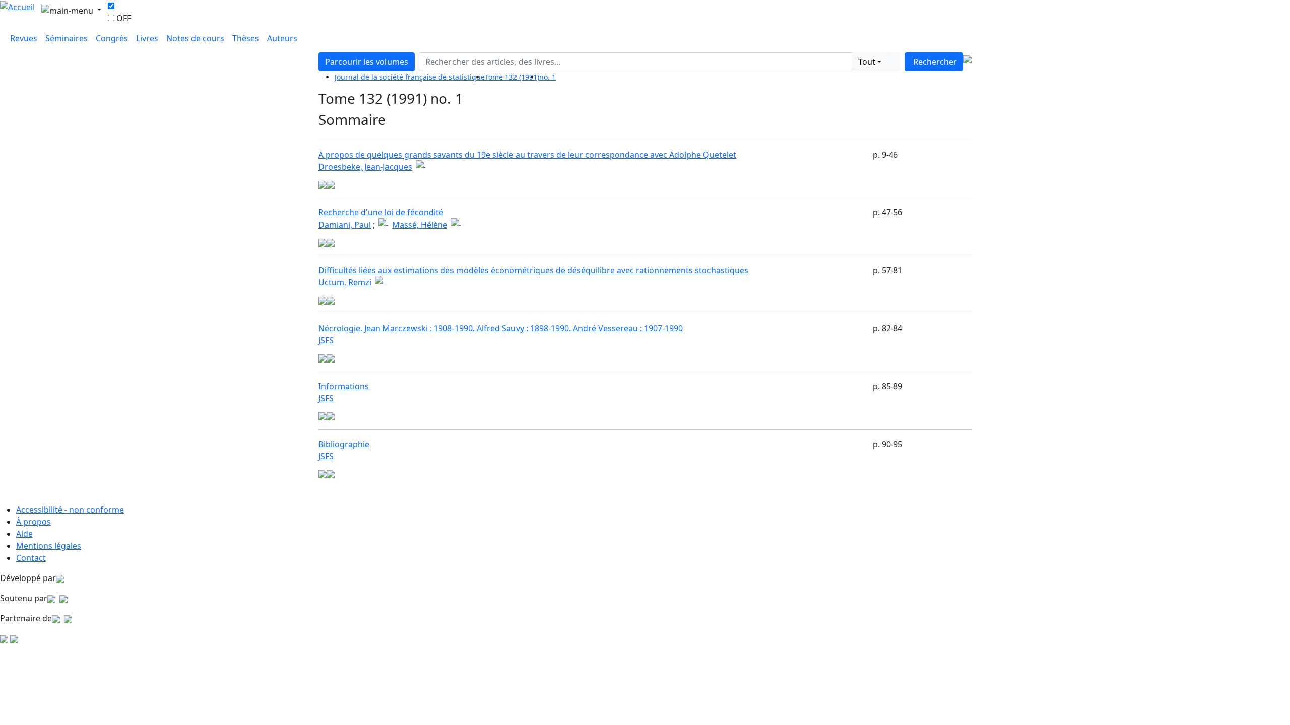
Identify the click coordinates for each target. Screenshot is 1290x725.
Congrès (112, 38)
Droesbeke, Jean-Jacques (365, 166)
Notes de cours (195, 38)
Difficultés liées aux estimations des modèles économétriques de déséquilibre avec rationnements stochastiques (533, 270)
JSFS (326, 340)
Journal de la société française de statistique (410, 77)
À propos (33, 521)
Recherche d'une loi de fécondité (380, 212)
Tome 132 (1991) (512, 77)
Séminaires (66, 38)
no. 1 (547, 77)
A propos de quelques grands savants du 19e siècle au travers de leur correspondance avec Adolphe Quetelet (527, 154)
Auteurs (282, 38)
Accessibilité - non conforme (70, 509)
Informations (343, 386)
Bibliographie (343, 444)
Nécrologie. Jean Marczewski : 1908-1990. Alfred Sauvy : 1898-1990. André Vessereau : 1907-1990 (500, 328)
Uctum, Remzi (344, 282)
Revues (23, 38)
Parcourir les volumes (366, 61)
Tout (866, 61)
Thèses (245, 38)
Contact (31, 557)
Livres (147, 38)
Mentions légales (48, 545)
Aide (24, 533)
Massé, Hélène (419, 224)
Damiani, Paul (344, 224)
